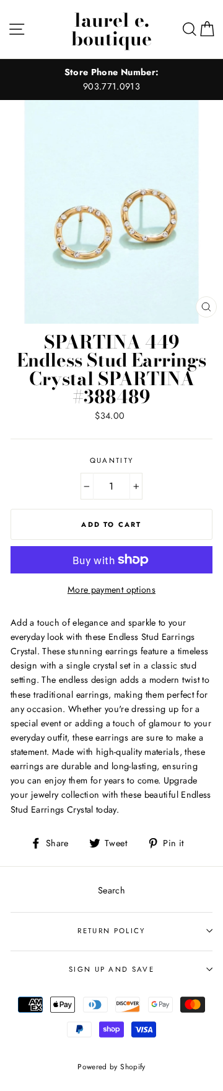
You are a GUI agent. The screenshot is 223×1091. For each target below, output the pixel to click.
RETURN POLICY (111, 931)
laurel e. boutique (111, 29)
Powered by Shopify (111, 1066)
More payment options (111, 589)
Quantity (112, 460)
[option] (111, 79)
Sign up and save (111, 969)
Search (111, 890)
